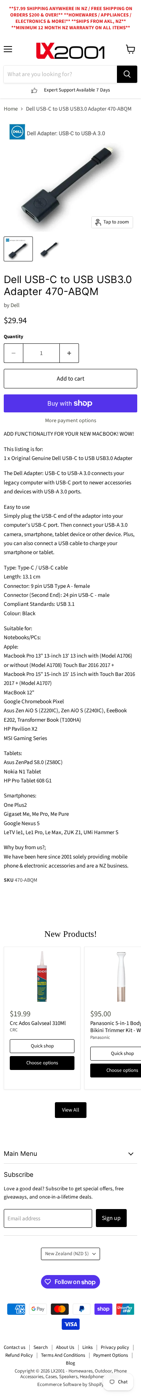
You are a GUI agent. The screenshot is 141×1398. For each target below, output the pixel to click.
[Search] (127, 74)
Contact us (14, 1347)
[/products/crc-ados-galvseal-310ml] (42, 976)
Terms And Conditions (63, 1355)
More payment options (70, 421)
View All (70, 1110)
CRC (14, 1030)
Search (40, 1347)
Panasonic (100, 1037)
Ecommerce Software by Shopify (70, 1384)
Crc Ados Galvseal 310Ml (38, 1023)
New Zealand (67, 1253)
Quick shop (42, 1046)
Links (87, 1347)
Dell (15, 305)
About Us (65, 1347)
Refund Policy (19, 1355)
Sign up (111, 1218)
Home (11, 109)
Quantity (13, 337)
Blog (70, 1363)
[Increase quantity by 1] (69, 353)
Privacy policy (115, 1347)
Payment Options (110, 1355)
